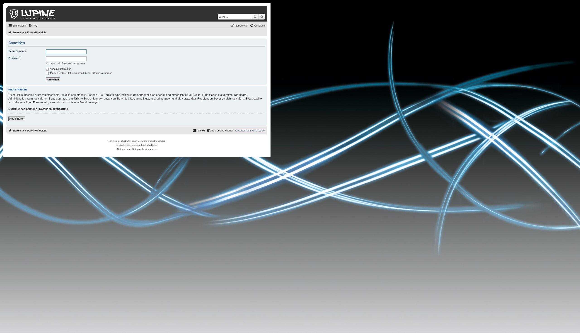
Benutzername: (17, 51)
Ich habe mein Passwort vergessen (65, 63)
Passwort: (14, 58)
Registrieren (16, 118)
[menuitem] (32, 25)
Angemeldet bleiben (60, 69)
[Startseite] (32, 13)
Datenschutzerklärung (53, 109)
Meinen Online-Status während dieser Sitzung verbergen (80, 73)
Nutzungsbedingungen (22, 109)
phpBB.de (152, 145)
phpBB (124, 141)
